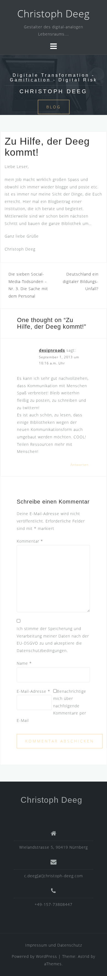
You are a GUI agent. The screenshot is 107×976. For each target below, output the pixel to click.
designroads (52, 350)
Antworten (80, 464)
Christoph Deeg (53, 13)
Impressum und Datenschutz (53, 945)
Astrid (83, 956)
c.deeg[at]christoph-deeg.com (53, 875)
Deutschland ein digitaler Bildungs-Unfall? (80, 281)
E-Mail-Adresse (33, 691)
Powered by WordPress (34, 956)
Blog (53, 106)
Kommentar (30, 541)
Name (24, 663)
